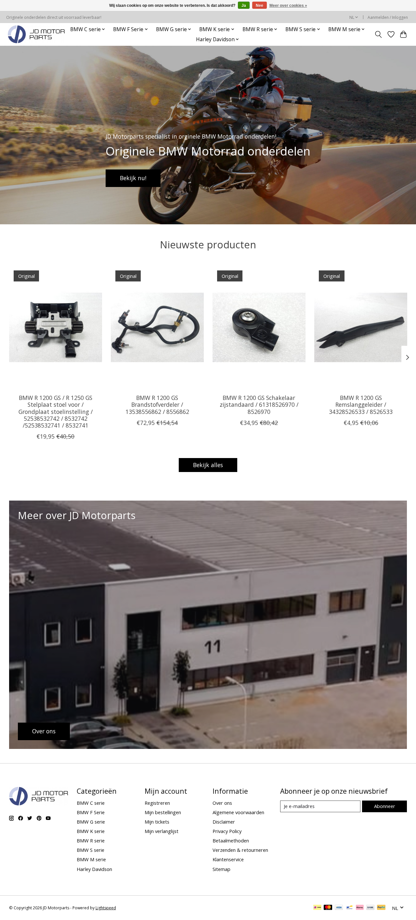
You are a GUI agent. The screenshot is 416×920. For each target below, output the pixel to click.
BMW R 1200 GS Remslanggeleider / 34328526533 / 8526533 (361, 404)
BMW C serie (91, 803)
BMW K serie (91, 831)
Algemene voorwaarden (238, 812)
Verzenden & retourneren (240, 850)
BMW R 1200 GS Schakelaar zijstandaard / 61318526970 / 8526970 (258, 404)
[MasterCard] (328, 908)
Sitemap (221, 869)
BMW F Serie (91, 812)
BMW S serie (90, 850)
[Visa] (339, 908)
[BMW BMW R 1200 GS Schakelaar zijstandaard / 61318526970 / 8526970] (259, 327)
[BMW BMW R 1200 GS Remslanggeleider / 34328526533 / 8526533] (360, 327)
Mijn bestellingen (163, 812)
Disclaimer (224, 821)
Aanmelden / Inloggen (388, 17)
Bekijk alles (208, 465)
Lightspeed (106, 908)
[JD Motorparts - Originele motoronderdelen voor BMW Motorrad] (36, 34)
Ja (243, 5)
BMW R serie (91, 840)
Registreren (157, 803)
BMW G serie (91, 821)
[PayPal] (381, 908)
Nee (259, 5)
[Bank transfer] (370, 908)
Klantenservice (228, 859)
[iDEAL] (317, 908)
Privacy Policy (227, 831)
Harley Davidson (94, 869)
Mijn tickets (157, 821)
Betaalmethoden (231, 840)
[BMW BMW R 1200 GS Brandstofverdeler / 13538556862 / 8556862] (157, 327)
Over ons (222, 803)
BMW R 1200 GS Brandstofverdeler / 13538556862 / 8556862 (157, 404)
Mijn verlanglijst (161, 831)
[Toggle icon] (378, 34)
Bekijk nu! (133, 178)
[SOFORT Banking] (360, 908)
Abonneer (384, 806)
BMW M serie (91, 859)
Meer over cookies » (288, 5)
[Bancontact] (349, 908)
